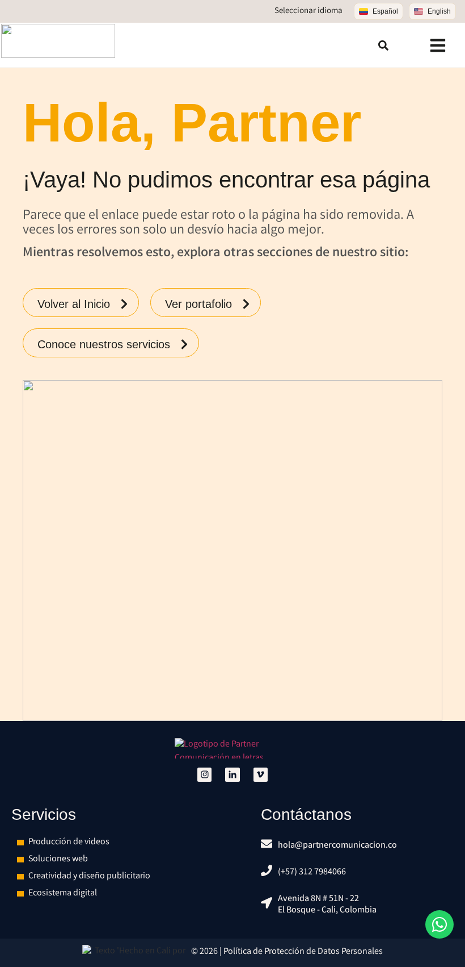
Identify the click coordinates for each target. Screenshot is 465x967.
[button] (383, 45)
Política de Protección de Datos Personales (303, 951)
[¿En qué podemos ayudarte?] (439, 924)
